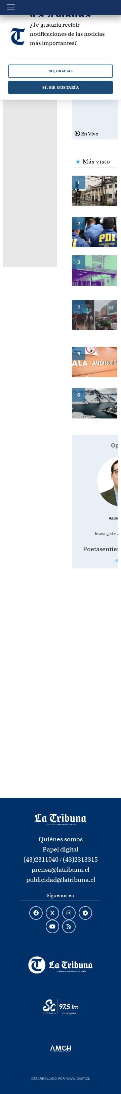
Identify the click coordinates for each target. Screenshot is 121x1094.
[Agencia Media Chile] (60, 1049)
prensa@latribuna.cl (60, 869)
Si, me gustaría (60, 87)
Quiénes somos (61, 839)
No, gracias (60, 71)
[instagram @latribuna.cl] (69, 913)
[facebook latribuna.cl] (36, 913)
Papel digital (60, 849)
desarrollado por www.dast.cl (60, 1077)
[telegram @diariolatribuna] (85, 913)
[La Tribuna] (60, 965)
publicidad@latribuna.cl (60, 880)
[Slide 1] (117, 561)
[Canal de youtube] (52, 927)
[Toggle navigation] (11, 7)
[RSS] (69, 927)
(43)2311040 (41, 859)
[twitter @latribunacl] (52, 913)
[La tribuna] (60, 819)
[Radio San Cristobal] (60, 1007)
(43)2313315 (80, 859)
